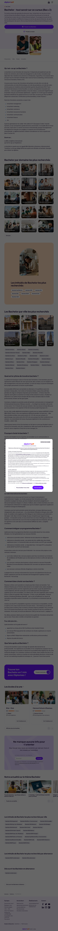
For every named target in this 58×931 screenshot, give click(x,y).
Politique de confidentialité (27, 483)
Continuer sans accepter (45, 442)
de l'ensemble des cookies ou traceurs (23, 454)
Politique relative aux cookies (40, 483)
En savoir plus (29, 479)
